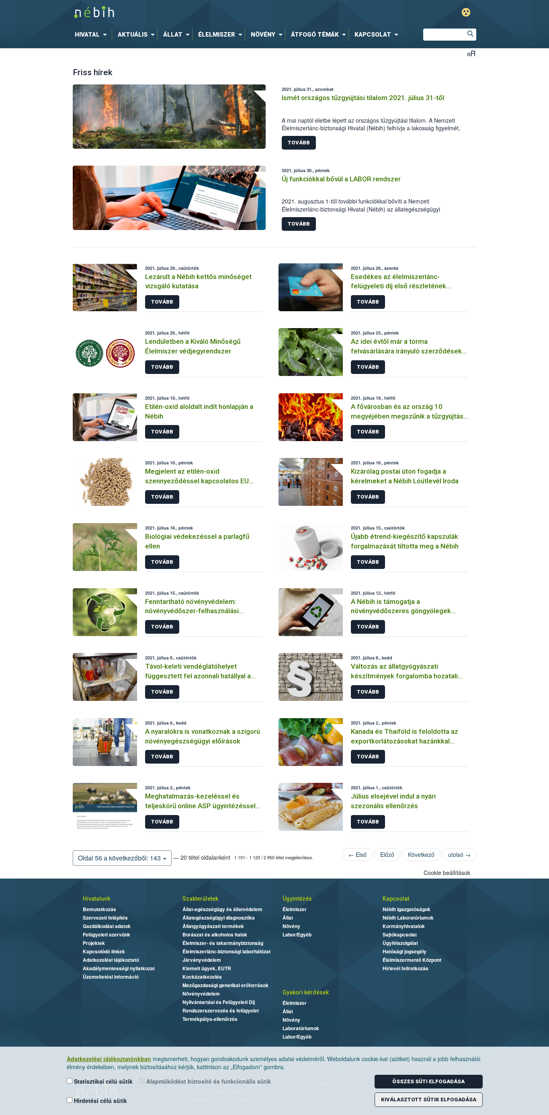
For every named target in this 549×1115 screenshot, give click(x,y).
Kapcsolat (396, 898)
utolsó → (459, 854)
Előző (387, 854)
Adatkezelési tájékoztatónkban (109, 1059)
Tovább (299, 143)
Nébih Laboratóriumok (408, 917)
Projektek (94, 943)
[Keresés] (470, 35)
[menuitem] (92, 35)
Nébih (189, 12)
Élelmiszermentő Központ (412, 959)
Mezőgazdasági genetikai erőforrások (225, 985)
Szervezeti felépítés (105, 917)
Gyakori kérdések (306, 992)
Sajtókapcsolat (400, 934)
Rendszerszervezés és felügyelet (220, 1010)
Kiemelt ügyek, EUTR (206, 968)
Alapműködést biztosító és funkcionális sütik (208, 1081)
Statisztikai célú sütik (102, 1081)
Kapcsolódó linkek (104, 951)
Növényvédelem (201, 993)
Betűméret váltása (471, 53)
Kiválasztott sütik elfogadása (428, 1100)
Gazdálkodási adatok (107, 926)
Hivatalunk (96, 898)
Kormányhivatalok (404, 926)
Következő (421, 854)
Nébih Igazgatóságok (406, 909)
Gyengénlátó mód (466, 12)
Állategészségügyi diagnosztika (218, 917)
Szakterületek (200, 898)
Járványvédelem (201, 959)
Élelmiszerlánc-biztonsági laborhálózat (226, 951)
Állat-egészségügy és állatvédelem (222, 909)
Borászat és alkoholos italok (214, 934)
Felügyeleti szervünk (106, 934)
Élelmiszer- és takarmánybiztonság (222, 943)
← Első (357, 854)
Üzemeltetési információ (111, 976)
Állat (288, 917)
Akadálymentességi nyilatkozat (119, 968)
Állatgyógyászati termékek (213, 926)
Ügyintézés (297, 898)
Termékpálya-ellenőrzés (210, 1019)
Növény (291, 926)
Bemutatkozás (99, 909)
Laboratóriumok (301, 1028)
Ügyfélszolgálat (400, 943)
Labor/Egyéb (297, 934)
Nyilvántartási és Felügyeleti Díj (218, 1002)
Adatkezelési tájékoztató (111, 959)
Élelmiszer (295, 909)
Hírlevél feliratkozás (405, 968)
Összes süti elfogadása (428, 1081)
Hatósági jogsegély (404, 951)
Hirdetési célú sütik (99, 1101)
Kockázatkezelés (202, 976)
